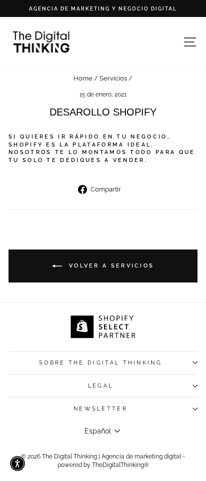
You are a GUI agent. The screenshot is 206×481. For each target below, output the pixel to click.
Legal (101, 385)
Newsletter (101, 409)
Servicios (113, 78)
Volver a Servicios (110, 265)
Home (83, 78)
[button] (17, 463)
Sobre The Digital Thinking (100, 363)
